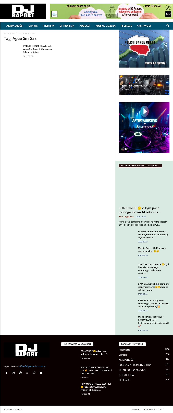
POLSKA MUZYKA (105, 25)
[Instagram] (14, 373)
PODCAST (84, 25)
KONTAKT (136, 409)
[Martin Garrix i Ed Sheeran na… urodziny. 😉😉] (127, 253)
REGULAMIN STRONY (153, 409)
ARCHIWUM (144, 25)
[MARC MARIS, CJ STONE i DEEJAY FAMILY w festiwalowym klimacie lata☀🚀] (127, 321)
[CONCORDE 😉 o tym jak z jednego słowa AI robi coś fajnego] (144, 187)
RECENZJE (126, 25)
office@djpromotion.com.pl (32, 366)
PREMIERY (49, 25)
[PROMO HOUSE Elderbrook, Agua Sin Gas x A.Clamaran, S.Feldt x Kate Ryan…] (12, 50)
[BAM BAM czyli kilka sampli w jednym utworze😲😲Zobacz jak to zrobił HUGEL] (127, 288)
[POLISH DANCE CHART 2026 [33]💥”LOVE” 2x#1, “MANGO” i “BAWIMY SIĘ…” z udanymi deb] (69, 372)
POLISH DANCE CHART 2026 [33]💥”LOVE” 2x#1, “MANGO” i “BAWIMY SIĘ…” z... (96, 370)
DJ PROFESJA (67, 25)
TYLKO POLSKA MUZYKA (132, 370)
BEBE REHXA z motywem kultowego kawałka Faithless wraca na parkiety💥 (153, 303)
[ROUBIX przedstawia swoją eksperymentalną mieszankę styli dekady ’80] (127, 236)
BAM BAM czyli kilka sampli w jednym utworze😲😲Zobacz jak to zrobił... (153, 286)
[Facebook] (7, 373)
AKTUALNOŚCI (14, 25)
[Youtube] (41, 373)
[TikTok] (27, 373)
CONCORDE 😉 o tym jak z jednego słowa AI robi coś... (139, 210)
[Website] (34, 373)
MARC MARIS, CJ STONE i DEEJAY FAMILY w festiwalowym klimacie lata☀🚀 (153, 321)
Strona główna (9, 33)
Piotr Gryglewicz (126, 216)
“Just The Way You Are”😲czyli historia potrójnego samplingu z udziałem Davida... (153, 269)
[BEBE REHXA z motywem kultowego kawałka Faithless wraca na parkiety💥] (127, 305)
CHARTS (33, 25)
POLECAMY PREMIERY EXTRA (135, 365)
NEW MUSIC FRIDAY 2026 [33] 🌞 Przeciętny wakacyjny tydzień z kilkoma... (96, 386)
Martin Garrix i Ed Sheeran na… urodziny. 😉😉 (152, 250)
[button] (167, 26)
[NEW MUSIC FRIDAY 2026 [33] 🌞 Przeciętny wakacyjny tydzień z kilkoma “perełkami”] (69, 388)
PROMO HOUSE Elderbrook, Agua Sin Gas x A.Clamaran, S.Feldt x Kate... (37, 49)
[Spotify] (21, 373)
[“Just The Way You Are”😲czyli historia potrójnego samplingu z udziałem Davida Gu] (127, 269)
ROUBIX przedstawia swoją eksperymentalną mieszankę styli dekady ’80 (153, 234)
